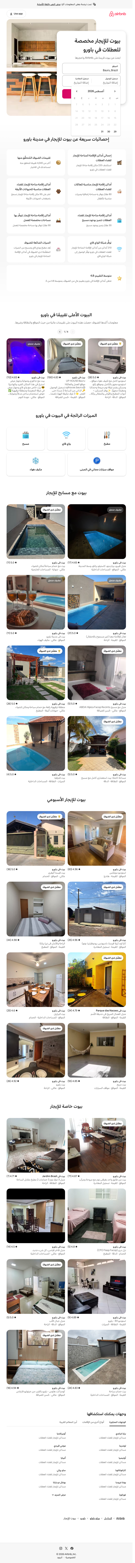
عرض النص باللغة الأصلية (49, 4)
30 (108, 131)
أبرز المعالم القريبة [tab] (68, 1422)
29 (115, 131)
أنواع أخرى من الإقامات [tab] (93, 1422)
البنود (59, 1557)
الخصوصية (71, 1557)
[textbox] (106, 83)
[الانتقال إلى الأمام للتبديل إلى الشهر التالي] (77, 91)
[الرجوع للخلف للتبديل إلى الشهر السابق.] (115, 91)
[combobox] (91, 70)
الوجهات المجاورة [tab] (117, 1422)
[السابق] (72, 331)
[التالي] (60, 331)
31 (102, 131)
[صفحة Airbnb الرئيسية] (117, 14)
